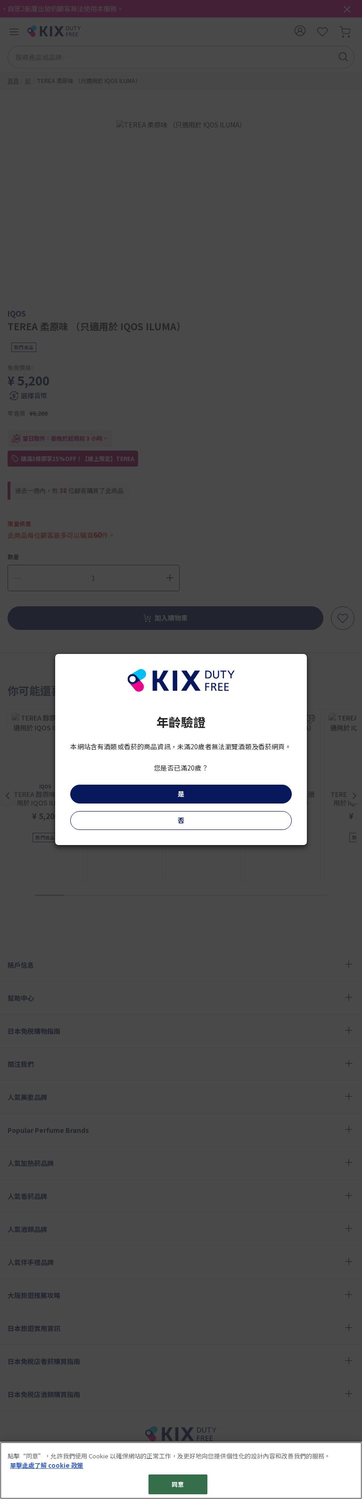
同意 (178, 1484)
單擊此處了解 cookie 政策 (46, 1465)
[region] (181, 1470)
